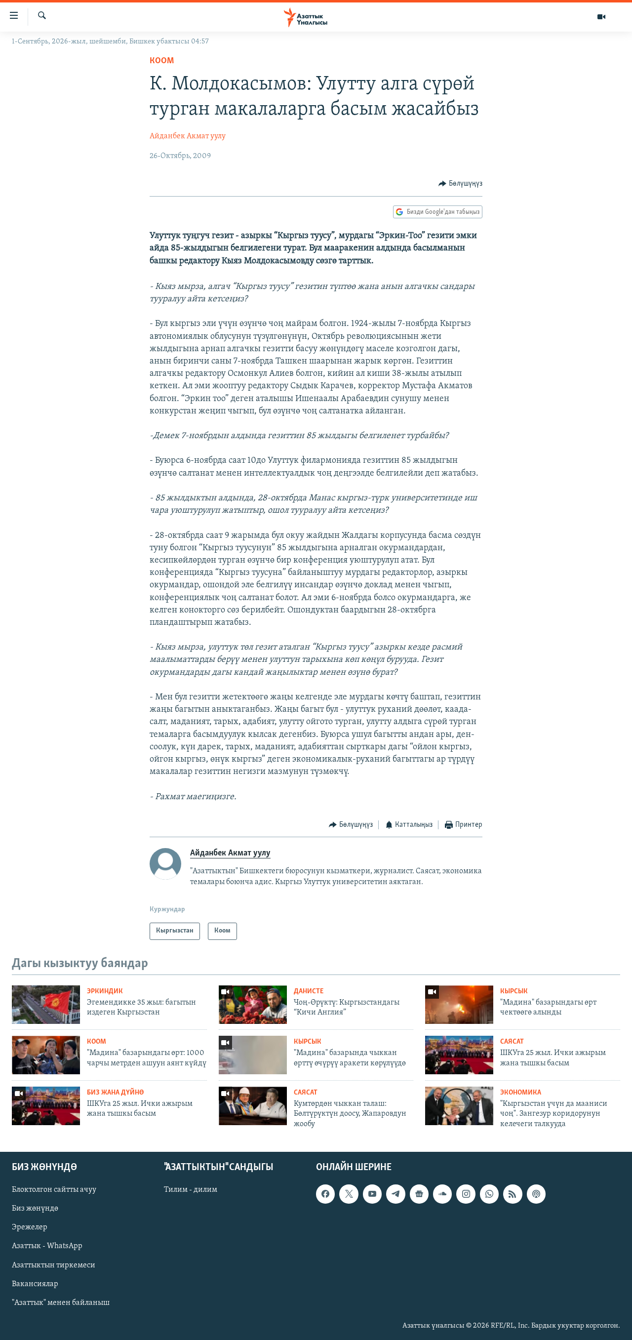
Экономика (520, 1092)
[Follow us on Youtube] (372, 1194)
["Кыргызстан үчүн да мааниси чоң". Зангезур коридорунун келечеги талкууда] (459, 1106)
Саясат (512, 1042)
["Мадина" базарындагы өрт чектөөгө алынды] (459, 1004)
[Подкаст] (536, 1194)
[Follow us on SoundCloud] (442, 1194)
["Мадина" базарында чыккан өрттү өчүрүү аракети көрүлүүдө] (253, 1055)
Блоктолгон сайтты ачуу (54, 1190)
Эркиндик (105, 991)
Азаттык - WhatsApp (47, 1247)
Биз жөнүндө (35, 1209)
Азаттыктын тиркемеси (53, 1265)
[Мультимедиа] (601, 17)
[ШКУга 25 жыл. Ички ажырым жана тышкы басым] (459, 1055)
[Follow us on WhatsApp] (489, 1194)
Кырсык (514, 991)
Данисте (308, 991)
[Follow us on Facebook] (325, 1194)
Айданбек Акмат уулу (188, 136)
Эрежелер (29, 1228)
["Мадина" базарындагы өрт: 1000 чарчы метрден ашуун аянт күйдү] (46, 1055)
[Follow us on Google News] (419, 1194)
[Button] (460, 183)
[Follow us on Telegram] (395, 1194)
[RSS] (512, 1194)
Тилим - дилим (190, 1190)
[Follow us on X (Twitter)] (348, 1194)
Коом (162, 61)
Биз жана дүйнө (115, 1092)
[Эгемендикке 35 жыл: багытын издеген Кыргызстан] (46, 1004)
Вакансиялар (35, 1284)
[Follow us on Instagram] (465, 1194)
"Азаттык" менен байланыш (61, 1303)
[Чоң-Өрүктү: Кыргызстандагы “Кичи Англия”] (253, 1004)
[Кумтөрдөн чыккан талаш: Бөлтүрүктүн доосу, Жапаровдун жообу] (253, 1106)
